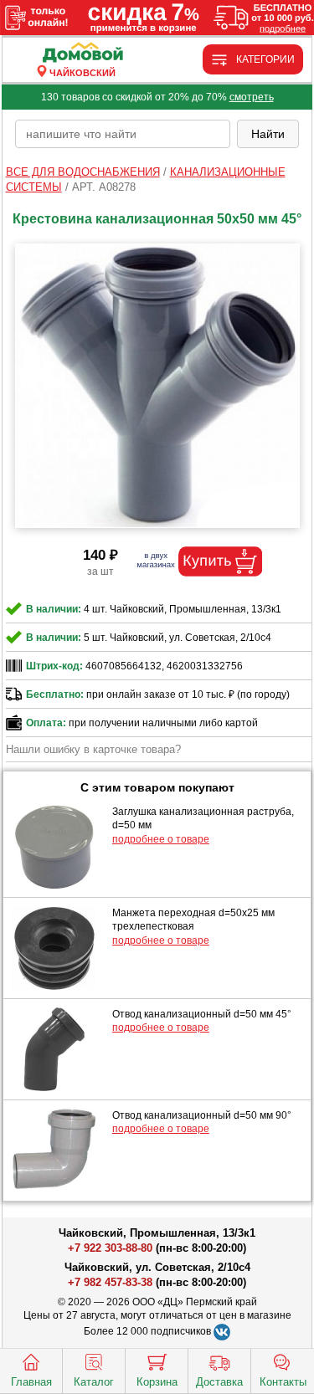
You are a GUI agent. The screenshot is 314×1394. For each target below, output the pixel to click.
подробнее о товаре (160, 839)
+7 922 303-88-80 (110, 1248)
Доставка (219, 1382)
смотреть (251, 97)
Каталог (94, 1382)
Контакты (283, 1382)
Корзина (157, 1382)
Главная (31, 1382)
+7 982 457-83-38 (110, 1282)
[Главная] (83, 53)
